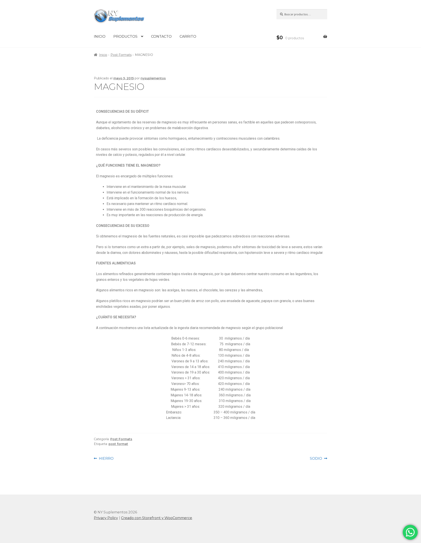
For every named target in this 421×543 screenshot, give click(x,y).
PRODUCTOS (125, 36)
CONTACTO (161, 36)
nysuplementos (153, 78)
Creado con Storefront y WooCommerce (156, 518)
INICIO (99, 36)
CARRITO (188, 36)
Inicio (103, 55)
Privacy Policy (106, 518)
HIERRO (106, 458)
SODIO (318, 458)
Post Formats (121, 55)
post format (118, 444)
